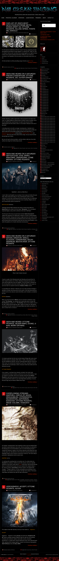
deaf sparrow (44, 191)
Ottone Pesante (28, 68)
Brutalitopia (44, 188)
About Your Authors (45, 69)
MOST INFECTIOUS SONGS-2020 (48, 134)
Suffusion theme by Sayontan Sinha (52, 554)
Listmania (44, 88)
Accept (27, 549)
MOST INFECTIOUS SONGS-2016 (48, 127)
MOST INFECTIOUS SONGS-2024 (22, 32)
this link (30, 60)
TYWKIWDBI (44, 218)
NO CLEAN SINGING (9, 554)
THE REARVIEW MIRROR (47, 165)
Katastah (21, 480)
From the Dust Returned (46, 196)
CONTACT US (50, 17)
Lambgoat (44, 201)
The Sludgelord (45, 213)
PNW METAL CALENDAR (11, 17)
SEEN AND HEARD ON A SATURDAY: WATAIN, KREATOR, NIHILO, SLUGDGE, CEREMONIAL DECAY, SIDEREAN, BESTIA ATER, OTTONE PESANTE (21, 239)
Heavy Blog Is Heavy (46, 198)
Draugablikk (22, 479)
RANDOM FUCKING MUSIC (23, 79)
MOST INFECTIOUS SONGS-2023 (48, 138)
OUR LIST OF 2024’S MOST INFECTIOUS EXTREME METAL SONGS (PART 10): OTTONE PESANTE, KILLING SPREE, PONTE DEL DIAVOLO (20, 27)
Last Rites (44, 202)
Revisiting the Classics (46, 154)
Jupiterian (35, 479)
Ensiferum (4, 134)
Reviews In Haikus (45, 153)
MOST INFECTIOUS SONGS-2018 (48, 131)
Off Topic (43, 145)
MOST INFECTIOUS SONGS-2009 (48, 116)
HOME (2, 17)
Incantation (31, 479)
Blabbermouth (44, 187)
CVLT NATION (44, 190)
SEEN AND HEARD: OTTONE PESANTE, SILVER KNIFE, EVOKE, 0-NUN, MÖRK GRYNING (21, 323)
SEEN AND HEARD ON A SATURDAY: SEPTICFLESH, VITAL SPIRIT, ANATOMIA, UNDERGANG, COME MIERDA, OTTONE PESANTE (21, 156)
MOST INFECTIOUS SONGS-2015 (48, 126)
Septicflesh (29, 229)
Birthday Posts (44, 73)
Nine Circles (44, 207)
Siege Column (31, 480)
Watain (36, 316)
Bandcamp (44, 185)
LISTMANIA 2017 (45, 97)
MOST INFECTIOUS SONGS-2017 (48, 129)
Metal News (16, 79)
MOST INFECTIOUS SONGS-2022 (48, 137)
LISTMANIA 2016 (45, 96)
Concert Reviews (45, 77)
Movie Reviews (45, 143)
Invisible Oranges (45, 199)
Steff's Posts (44, 161)
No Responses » (34, 490)
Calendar (43, 75)
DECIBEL (44, 193)
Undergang (33, 229)
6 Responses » (34, 79)
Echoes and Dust (45, 194)
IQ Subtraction (44, 86)
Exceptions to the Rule (12, 32)
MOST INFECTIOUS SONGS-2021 (48, 135)
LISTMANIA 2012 (45, 89)
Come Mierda (18, 229)
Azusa (30, 549)
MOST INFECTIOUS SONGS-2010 (48, 118)
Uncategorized (44, 169)
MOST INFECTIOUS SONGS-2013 (48, 123)
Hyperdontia (27, 479)
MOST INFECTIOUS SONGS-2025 (48, 142)
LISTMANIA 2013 (45, 91)
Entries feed (44, 60)
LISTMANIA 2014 (45, 92)
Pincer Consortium (34, 148)
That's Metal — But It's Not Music (48, 162)
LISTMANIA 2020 (45, 102)
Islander (8, 313)
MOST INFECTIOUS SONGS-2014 (48, 124)
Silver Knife (35, 387)
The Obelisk (44, 212)
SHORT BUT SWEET (46, 158)
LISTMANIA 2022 (45, 105)
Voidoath (35, 480)
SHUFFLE (44, 159)
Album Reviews (10, 79)
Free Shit (43, 83)
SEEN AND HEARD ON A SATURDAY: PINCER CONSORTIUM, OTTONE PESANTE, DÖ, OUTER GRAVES (21, 76)
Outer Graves (27, 148)
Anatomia (14, 229)
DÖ (18, 148)
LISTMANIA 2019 (45, 100)
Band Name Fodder (45, 72)
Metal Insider (44, 206)
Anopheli (12, 479)
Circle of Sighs (17, 479)
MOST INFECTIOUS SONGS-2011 (48, 119)
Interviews (44, 84)
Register (43, 56)
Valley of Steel (44, 220)
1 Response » (34, 161)
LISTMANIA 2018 (45, 99)
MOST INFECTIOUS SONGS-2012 (48, 121)
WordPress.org (45, 63)
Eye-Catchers (44, 80)
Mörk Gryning (24, 387)
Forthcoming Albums (46, 81)
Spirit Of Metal (44, 210)
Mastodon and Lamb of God (8, 133)
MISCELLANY (44, 113)
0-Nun (18, 387)
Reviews (43, 151)
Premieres (44, 148)
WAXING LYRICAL (45, 170)
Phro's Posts (44, 146)
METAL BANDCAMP (46, 204)
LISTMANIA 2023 (45, 107)
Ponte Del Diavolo (34, 68)
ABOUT (44, 17)
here (20, 464)
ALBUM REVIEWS (30, 17)
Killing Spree (23, 68)
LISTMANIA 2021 (45, 103)
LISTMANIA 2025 (45, 110)
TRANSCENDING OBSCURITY (48, 217)
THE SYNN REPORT (46, 167)
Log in (43, 58)
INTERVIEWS (21, 17)
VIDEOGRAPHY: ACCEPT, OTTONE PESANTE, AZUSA (20, 487)
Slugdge (33, 316)
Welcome (43, 172)
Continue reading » (32, 62)
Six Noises (44, 209)
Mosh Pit (43, 115)
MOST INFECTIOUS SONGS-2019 (48, 132)
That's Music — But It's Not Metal (48, 164)
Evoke (21, 387)
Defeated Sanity (25, 133)
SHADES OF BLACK (46, 156)
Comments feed (45, 61)
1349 (31, 133)
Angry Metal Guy (45, 183)
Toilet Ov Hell (44, 215)
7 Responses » (34, 327)
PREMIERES (38, 17)
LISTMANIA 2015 (45, 94)
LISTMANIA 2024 (45, 108)
